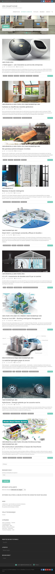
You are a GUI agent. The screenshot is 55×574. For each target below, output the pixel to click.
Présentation (16, 11)
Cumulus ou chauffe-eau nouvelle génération (17, 107)
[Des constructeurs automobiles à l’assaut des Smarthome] (27, 429)
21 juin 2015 (10, 362)
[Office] (27, 16)
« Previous (5, 464)
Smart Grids (27, 245)
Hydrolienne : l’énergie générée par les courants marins (21, 402)
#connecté (10, 75)
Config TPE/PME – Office (7, 525)
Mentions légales (6, 550)
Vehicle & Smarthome (27, 457)
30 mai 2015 (10, 404)
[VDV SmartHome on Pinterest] (48, 1)
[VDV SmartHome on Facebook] (41, 1)
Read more (50, 75)
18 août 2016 (10, 109)
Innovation (22, 75)
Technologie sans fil (18, 287)
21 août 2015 (10, 278)
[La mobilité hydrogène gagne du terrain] (27, 345)
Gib (4, 66)
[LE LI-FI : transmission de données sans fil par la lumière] (27, 261)
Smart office (36, 75)
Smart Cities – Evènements (7, 528)
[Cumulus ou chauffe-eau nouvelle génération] (27, 92)
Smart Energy (20, 245)
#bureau (5, 75)
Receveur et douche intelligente (13, 191)
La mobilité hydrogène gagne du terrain (16, 360)
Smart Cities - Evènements (20, 316)
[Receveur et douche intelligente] (27, 176)
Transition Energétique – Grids (8, 529)
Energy (5, 457)
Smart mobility (25, 371)
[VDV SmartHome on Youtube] (50, 1)
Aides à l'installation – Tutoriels (8, 522)
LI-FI (4, 287)
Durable (5, 159)
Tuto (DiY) (35, 11)
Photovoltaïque (17, 159)
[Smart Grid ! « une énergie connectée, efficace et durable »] (27, 218)
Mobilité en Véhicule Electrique (10, 358)
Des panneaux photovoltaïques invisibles (16, 149)
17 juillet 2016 (10, 151)
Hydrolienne (24, 413)
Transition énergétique (34, 371)
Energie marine (6, 413)
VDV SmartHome (9, 6)
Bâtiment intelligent (7, 329)
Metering (14, 245)
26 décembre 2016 (11, 66)
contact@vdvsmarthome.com (10, 1)
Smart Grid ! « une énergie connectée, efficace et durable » (22, 233)
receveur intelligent (15, 201)
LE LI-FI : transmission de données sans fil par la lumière (21, 276)
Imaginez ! (42, 11)
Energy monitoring (7, 245)
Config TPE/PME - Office (7, 62)
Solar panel (24, 159)
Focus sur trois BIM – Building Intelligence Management (21, 318)
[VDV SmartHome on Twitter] (44, 1)
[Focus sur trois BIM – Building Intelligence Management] (27, 303)
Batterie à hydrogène (7, 371)
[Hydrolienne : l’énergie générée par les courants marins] (27, 387)
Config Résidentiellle (7, 104)
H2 (13, 371)
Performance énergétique (32, 329)
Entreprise (16, 75)
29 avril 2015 (10, 448)
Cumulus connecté (17, 117)
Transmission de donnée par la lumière (30, 287)
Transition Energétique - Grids (32, 104)
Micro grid (19, 457)
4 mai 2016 (10, 235)
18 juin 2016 (10, 193)
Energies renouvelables (15, 413)
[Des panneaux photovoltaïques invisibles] (27, 134)
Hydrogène (18, 371)
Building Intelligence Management (19, 329)
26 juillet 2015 (10, 320)
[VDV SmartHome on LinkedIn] (52, 1)
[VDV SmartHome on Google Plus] (46, 1)
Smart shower (24, 201)
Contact (48, 11)
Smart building (29, 75)
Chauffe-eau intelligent (8, 117)
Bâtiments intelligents (6, 489)
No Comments (20, 66)
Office (5, 26)
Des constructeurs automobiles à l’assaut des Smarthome (21, 447)
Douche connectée (7, 201)
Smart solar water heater (27, 117)
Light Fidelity (10, 287)
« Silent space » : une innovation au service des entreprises (22, 65)
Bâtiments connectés (26, 11)
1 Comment (17, 404)
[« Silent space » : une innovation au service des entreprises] (27, 49)
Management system (12, 457)
